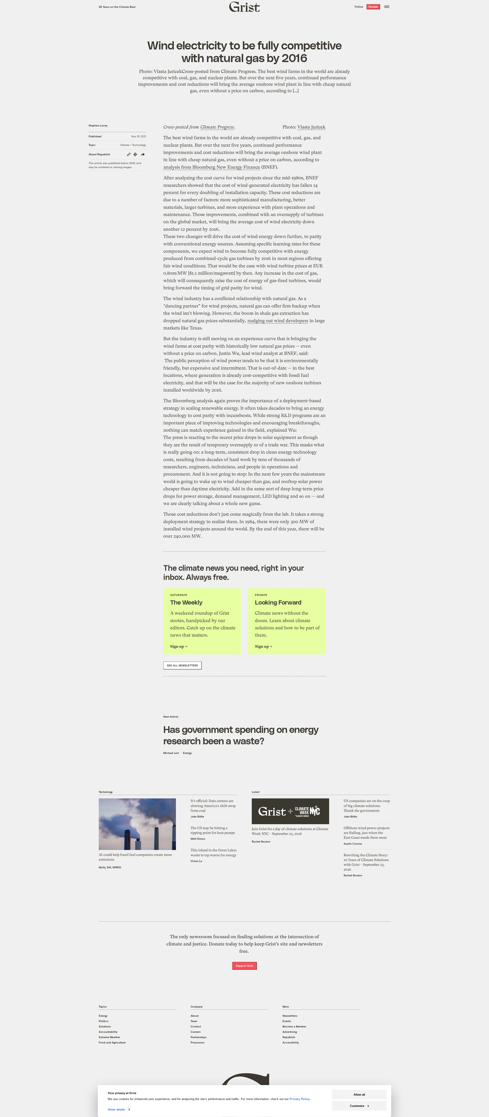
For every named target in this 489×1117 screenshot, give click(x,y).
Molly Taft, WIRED (110, 867)
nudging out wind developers (277, 320)
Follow (359, 6)
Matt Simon (198, 838)
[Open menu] (386, 7)
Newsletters (290, 1015)
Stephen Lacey (98, 125)
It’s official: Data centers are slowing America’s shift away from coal (213, 805)
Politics (103, 1021)
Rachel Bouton (261, 841)
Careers (196, 1031)
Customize (357, 1105)
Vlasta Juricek (311, 127)
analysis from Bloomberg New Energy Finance (212, 167)
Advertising (290, 1031)
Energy (187, 752)
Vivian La (196, 861)
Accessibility (291, 1042)
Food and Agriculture (112, 1042)
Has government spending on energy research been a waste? (240, 734)
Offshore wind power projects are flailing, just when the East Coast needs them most (367, 832)
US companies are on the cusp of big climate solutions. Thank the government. (367, 805)
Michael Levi (171, 752)
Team (194, 1021)
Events (287, 1021)
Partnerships (198, 1037)
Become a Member (294, 1026)
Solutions (105, 1026)
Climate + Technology (133, 145)
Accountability (108, 1031)
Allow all (359, 1094)
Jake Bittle (197, 816)
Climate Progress (217, 127)
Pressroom (197, 1042)
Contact (196, 1026)
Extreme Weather (109, 1037)
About (194, 1015)
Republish (289, 1037)
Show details (116, 1109)
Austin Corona (353, 843)
